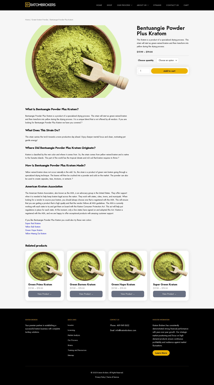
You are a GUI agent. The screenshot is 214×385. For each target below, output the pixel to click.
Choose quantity (145, 60)
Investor (71, 325)
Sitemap (71, 355)
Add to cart (169, 70)
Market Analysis (74, 335)
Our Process (123, 5)
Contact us (172, 5)
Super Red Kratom (33, 223)
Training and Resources (77, 350)
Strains (157, 5)
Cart (186, 5)
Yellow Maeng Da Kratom (35, 233)
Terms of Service (113, 377)
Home (99, 5)
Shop (109, 5)
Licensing (71, 330)
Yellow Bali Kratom (32, 226)
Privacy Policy (100, 377)
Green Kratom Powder (40, 19)
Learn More (161, 352)
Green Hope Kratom (33, 230)
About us (142, 5)
